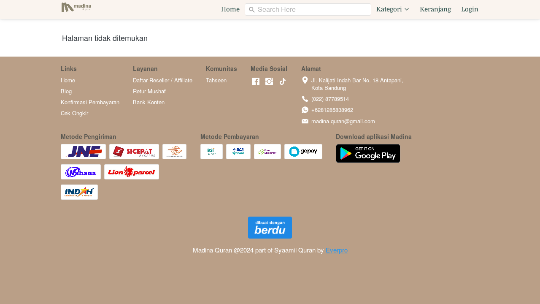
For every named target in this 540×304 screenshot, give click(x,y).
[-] (256, 81)
